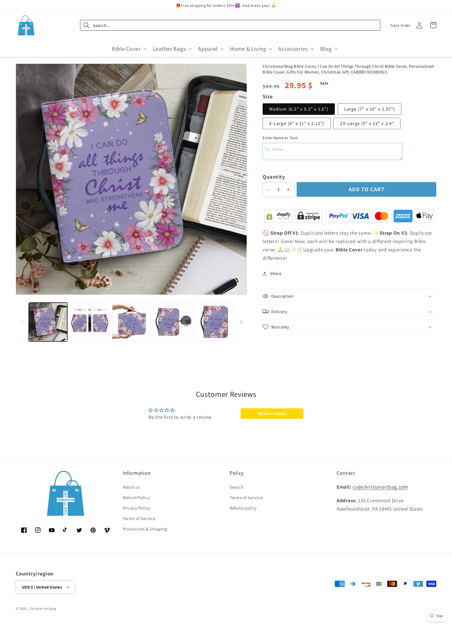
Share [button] (275, 273)
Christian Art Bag (42, 608)
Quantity (274, 176)
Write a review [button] (272, 413)
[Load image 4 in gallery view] (173, 322)
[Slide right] (241, 322)
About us (131, 487)
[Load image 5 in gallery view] (214, 322)
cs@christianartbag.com (380, 487)
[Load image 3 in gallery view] (131, 322)
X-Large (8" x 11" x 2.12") (296, 123)
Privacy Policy (136, 508)
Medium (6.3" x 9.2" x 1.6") (298, 109)
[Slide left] (21, 322)
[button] (128, 48)
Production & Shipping (145, 529)
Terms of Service (139, 519)
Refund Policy (136, 498)
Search (236, 487)
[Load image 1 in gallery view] (48, 322)
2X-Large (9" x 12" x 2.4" (367, 123)
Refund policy (243, 508)
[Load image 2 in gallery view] (89, 322)
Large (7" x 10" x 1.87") (369, 109)
